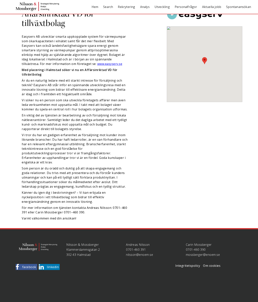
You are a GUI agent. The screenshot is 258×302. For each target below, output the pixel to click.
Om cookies (211, 266)
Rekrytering (126, 7)
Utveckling (162, 7)
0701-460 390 (196, 249)
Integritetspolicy (187, 266)
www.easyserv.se (109, 64)
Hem (95, 7)
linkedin (53, 267)
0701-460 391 (136, 249)
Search (108, 7)
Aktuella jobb (211, 7)
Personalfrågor (186, 7)
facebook (29, 267)
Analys (145, 7)
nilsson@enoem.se (139, 255)
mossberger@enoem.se (203, 255)
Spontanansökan (238, 7)
